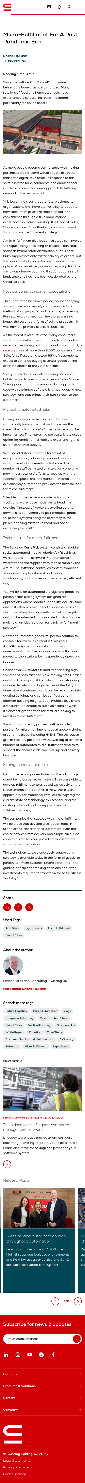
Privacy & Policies (16, 1467)
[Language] (59, 7)
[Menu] (80, 7)
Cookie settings (14, 1474)
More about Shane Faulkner (24, 989)
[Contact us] (49, 7)
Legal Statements (16, 1461)
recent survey (13, 350)
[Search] (70, 7)
